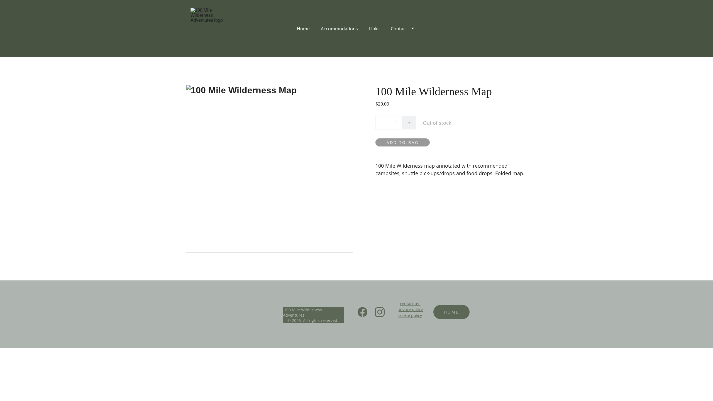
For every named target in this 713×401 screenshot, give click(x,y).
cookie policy (410, 315)
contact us (409, 303)
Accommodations (339, 29)
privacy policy (410, 309)
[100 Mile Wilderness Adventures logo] (254, 312)
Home (303, 29)
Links (374, 29)
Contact (399, 29)
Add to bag (403, 142)
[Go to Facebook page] (365, 312)
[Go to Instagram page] (380, 312)
